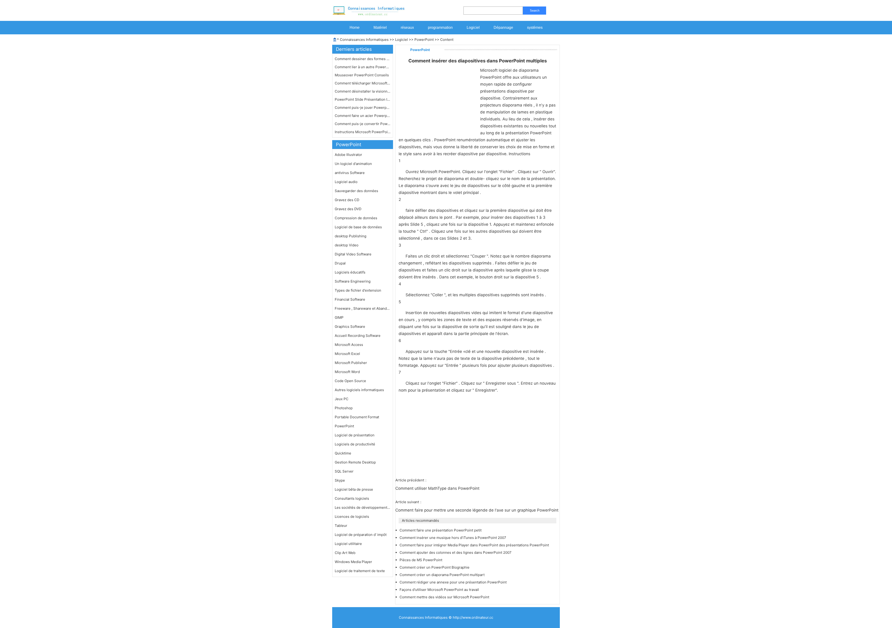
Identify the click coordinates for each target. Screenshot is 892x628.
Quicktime (343, 453)
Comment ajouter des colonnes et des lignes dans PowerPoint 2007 (456, 552)
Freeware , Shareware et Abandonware (362, 308)
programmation (440, 27)
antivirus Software (350, 173)
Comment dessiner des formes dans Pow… (362, 59)
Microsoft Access (349, 344)
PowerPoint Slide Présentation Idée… (362, 99)
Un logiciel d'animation (353, 163)
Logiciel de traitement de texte (360, 571)
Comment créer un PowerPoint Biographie (435, 567)
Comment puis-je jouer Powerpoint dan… (362, 107)
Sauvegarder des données (356, 191)
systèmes (535, 27)
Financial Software (350, 299)
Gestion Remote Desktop (355, 462)
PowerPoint (424, 39)
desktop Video (346, 245)
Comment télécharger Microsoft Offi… (362, 83)
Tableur (341, 525)
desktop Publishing (350, 236)
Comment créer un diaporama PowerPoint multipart (442, 575)
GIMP (339, 317)
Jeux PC (341, 399)
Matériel (380, 27)
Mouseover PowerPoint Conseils (362, 75)
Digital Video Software (353, 254)
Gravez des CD (347, 200)
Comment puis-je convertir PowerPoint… (362, 124)
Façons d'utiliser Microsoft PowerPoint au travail (440, 589)
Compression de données (356, 218)
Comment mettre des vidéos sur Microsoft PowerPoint (445, 597)
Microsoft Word (347, 372)
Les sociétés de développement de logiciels (362, 507)
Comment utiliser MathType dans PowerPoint (438, 488)
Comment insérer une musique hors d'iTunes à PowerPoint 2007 (453, 537)
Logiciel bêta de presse (354, 489)
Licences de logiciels (352, 516)
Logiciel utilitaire (348, 543)
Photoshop (344, 408)
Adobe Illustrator (348, 154)
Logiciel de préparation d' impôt (361, 534)
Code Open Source (350, 381)
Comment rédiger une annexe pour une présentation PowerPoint (454, 582)
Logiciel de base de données (358, 227)
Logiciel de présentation (354, 435)
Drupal (340, 263)
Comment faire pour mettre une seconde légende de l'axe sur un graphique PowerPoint (477, 510)
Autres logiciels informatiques (359, 390)
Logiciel (473, 27)
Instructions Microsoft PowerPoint (362, 132)
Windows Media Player (353, 562)
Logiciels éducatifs (350, 272)
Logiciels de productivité (355, 444)
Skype (340, 480)
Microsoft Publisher (351, 363)
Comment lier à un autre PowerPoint (362, 67)
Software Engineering (353, 281)
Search (534, 10)
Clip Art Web (345, 553)
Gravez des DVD (348, 209)
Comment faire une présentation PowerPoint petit (441, 530)
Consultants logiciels (352, 498)
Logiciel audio (346, 182)
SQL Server (344, 471)
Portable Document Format (357, 417)
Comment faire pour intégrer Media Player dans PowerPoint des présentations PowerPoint (475, 545)
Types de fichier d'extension (358, 290)
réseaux (407, 27)
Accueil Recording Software (357, 335)
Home (355, 27)
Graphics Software (350, 326)
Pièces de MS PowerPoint (421, 560)
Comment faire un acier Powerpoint (362, 115)
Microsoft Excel (347, 353)
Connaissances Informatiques (364, 39)
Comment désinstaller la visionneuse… (362, 91)
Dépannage (503, 27)
